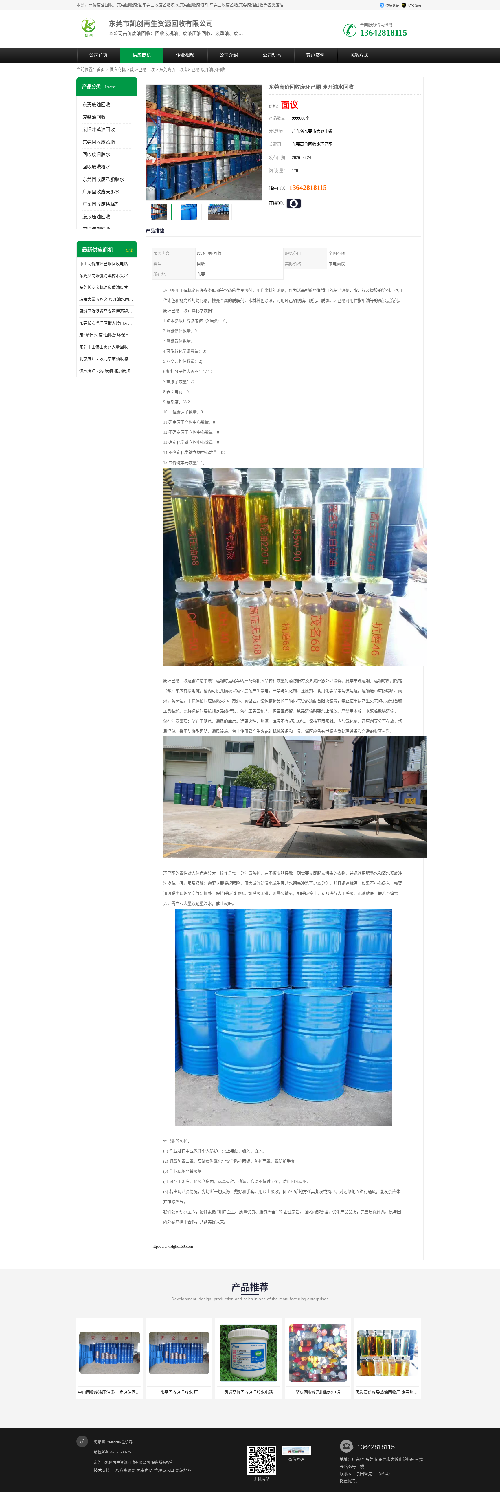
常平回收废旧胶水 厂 (109, 1392)
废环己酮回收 (142, 69)
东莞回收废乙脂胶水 (103, 179)
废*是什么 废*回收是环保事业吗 (106, 335)
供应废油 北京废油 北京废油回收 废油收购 (106, 371)
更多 (130, 250)
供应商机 (142, 55)
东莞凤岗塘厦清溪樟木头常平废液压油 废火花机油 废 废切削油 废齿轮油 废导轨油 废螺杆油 (106, 276)
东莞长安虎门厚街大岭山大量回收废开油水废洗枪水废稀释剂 (106, 323)
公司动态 (272, 55)
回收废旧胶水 (96, 154)
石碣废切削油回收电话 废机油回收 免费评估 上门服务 (404, 1392)
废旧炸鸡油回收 (98, 129)
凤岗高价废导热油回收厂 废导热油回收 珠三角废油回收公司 (340, 1392)
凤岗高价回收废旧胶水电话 (179, 1392)
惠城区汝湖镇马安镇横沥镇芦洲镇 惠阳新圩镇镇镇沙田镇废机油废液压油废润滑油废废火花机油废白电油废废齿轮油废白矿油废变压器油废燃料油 (106, 311)
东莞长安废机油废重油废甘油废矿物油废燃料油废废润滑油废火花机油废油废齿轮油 (106, 287)
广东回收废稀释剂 (101, 204)
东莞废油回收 (96, 104)
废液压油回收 (96, 216)
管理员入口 (164, 1470)
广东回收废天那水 (101, 191)
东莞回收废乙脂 (98, 142)
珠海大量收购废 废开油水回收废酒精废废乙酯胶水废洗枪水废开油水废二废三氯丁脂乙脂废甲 (106, 299)
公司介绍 (228, 55)
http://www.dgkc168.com (172, 1246)
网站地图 (183, 1470)
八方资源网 (125, 1470)
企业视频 (185, 55)
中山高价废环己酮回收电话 (103, 264)
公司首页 (98, 55)
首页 (101, 69)
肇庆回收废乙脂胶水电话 (248, 1392)
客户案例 (315, 55)
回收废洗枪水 (96, 166)
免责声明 (145, 1470)
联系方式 (359, 55)
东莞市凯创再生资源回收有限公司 (122, 1462)
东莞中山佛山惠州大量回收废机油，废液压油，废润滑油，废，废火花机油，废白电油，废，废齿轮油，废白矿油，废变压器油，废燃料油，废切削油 (106, 347)
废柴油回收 (94, 117)
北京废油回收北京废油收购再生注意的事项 (106, 359)
